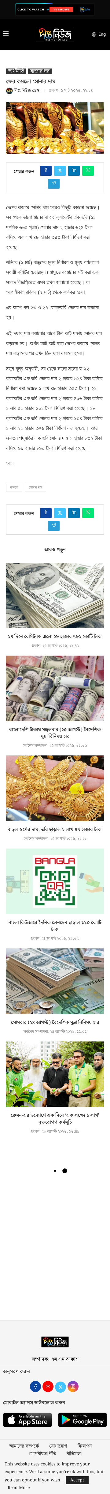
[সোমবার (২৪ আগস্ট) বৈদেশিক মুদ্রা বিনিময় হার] (55, 981)
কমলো (14, 487)
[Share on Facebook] (46, 171)
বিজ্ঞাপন (85, 1446)
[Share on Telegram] (54, 184)
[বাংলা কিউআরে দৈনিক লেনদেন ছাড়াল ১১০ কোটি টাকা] (55, 881)
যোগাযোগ (58, 1446)
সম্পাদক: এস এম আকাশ (55, 1359)
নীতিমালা (74, 1454)
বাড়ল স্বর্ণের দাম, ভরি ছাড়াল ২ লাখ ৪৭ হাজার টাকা (55, 829)
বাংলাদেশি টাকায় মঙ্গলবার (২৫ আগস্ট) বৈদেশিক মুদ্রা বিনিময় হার (55, 733)
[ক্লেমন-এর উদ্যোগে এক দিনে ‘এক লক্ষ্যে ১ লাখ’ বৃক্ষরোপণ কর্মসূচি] (55, 1074)
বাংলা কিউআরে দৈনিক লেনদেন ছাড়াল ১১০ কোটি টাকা (55, 926)
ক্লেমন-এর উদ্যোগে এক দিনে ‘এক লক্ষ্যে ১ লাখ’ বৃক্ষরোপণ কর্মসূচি (55, 1119)
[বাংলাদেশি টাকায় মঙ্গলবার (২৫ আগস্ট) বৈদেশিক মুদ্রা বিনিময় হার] (55, 688)
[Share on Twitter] (60, 171)
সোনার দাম (35, 487)
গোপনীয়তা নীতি (42, 1454)
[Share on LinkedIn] (74, 171)
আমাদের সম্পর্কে (24, 1446)
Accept (77, 1480)
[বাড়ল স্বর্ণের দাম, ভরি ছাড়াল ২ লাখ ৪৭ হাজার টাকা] (55, 788)
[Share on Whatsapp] (88, 171)
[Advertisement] (55, 1249)
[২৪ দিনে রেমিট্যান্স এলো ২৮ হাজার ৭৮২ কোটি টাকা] (55, 595)
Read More (19, 1488)
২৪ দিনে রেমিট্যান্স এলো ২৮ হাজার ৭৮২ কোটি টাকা (55, 637)
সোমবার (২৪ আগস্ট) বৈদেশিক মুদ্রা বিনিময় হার (55, 1022)
